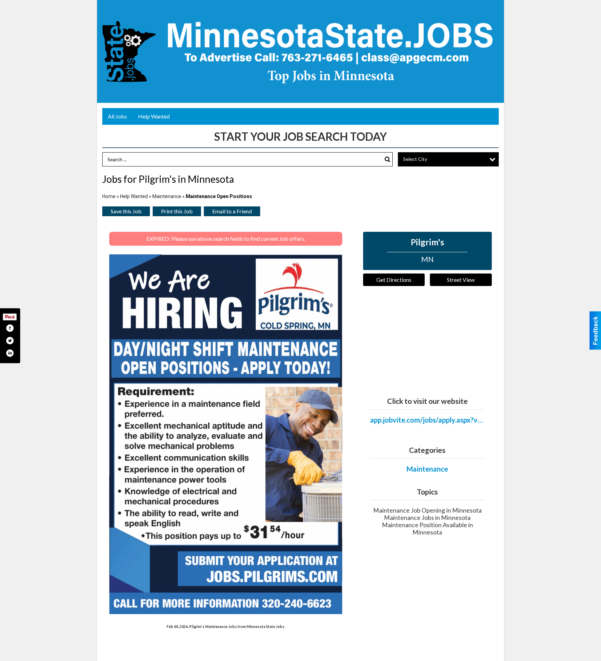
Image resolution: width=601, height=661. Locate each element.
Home (108, 196)
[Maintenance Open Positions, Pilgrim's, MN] (225, 434)
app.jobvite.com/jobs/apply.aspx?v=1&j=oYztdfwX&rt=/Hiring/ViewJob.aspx (427, 420)
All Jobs (117, 116)
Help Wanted (154, 116)
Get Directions (393, 279)
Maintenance (166, 196)
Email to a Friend (232, 211)
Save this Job (126, 211)
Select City (415, 159)
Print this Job (177, 211)
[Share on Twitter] (9, 340)
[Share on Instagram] (9, 353)
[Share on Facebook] (9, 328)
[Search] (387, 159)
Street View (461, 279)
